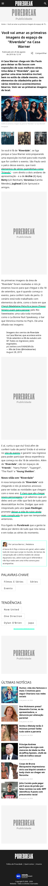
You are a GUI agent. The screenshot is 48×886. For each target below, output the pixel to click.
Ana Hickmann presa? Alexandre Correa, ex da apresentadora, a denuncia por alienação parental (31, 712)
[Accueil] (24, 3)
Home (3, 24)
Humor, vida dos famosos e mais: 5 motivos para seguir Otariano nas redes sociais (33, 692)
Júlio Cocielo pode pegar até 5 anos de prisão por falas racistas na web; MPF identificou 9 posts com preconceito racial (32, 789)
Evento (8, 588)
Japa (31, 622)
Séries (34, 581)
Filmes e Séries (14, 581)
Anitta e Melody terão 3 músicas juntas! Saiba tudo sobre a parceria (31, 728)
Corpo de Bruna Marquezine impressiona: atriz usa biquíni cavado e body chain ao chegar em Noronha (32, 769)
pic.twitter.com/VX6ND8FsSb (20, 346)
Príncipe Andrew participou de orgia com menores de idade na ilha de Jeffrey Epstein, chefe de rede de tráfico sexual (32, 750)
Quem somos (29, 864)
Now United (11, 609)
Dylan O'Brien (13, 622)
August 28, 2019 (14, 352)
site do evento (12, 452)
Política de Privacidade (14, 864)
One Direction (13, 616)
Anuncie (39, 864)
